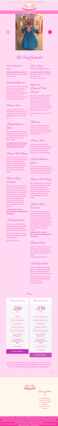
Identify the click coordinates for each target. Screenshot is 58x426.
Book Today (17, 351)
